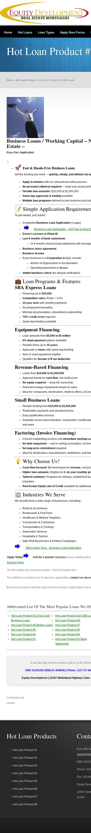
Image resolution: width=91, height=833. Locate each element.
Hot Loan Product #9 (67, 620)
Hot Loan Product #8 (25, 804)
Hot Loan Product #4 (23, 634)
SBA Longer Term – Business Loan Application (53, 547)
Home (8, 32)
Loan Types (46, 32)
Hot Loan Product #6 (23, 629)
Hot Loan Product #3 (67, 634)
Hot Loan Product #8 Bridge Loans (32, 625)
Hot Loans (25, 32)
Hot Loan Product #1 (25, 750)
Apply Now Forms (72, 32)
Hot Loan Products (26, 80)
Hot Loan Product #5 (67, 629)
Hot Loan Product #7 (67, 625)
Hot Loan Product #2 (23, 639)
